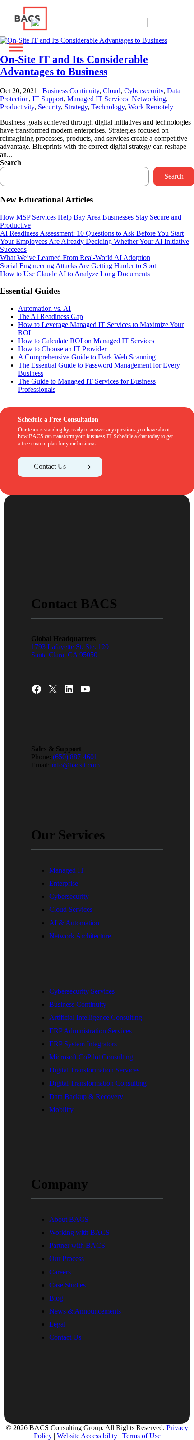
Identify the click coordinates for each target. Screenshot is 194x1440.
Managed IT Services (97, 99)
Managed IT (66, 870)
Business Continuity (77, 1004)
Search (10, 162)
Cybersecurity (69, 896)
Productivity (17, 107)
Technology (108, 107)
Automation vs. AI (44, 308)
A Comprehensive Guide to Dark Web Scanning (87, 357)
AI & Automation (74, 923)
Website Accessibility (87, 1436)
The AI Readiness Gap (50, 316)
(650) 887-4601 (75, 757)
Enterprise (63, 883)
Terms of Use (141, 1436)
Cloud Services (70, 909)
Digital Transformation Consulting (98, 1083)
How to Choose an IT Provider (62, 349)
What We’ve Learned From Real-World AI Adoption (75, 257)
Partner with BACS (77, 1245)
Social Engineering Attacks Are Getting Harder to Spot (78, 265)
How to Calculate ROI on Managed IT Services (86, 341)
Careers (60, 1272)
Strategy (76, 107)
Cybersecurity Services (82, 991)
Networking (149, 99)
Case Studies (67, 1285)
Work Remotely (150, 107)
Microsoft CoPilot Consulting (91, 1057)
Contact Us (50, 466)
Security (49, 107)
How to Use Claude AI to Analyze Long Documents (75, 274)
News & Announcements (85, 1311)
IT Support (48, 99)
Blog (56, 1298)
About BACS (68, 1219)
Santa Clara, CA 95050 (64, 655)
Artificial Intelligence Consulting (95, 1017)
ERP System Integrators (83, 1044)
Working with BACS (79, 1232)
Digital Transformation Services (94, 1070)
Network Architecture (80, 936)
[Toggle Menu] (16, 47)
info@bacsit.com (75, 765)
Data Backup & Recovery (86, 1096)
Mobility (61, 1109)
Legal (57, 1324)
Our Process (66, 1258)
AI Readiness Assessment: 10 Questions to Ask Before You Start (92, 233)
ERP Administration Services (90, 1031)
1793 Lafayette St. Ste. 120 (71, 646)
